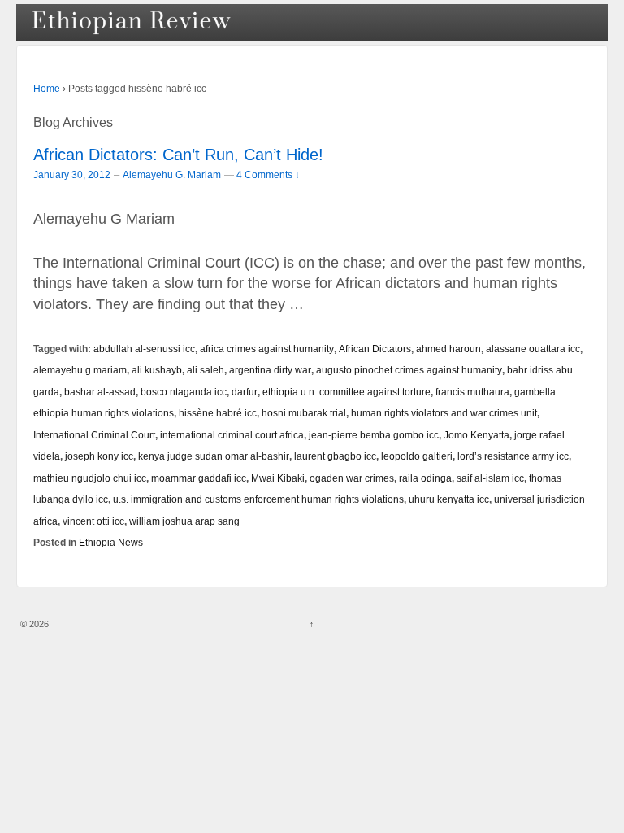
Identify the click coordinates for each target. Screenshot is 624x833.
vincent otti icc (93, 521)
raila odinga (425, 478)
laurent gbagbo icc (335, 456)
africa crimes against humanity (267, 348)
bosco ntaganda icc (184, 391)
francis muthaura (472, 391)
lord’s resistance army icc (513, 456)
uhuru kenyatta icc (449, 499)
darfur (245, 391)
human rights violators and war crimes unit (444, 413)
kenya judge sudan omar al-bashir (213, 456)
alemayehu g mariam (80, 369)
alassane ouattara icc (533, 348)
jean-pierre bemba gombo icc (374, 435)
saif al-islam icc (490, 478)
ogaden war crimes (352, 478)
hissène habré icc (218, 413)
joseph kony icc (99, 456)
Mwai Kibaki (278, 478)
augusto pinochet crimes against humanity (409, 369)
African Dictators (375, 348)
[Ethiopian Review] (132, 22)
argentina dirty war (270, 369)
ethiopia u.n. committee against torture (346, 391)
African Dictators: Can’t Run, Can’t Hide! (178, 155)
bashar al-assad (100, 391)
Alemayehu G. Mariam (172, 175)
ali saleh (205, 369)
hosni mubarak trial (304, 413)
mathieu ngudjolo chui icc (89, 478)
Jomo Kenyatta (476, 435)
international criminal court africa (232, 435)
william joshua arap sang (184, 521)
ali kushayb (157, 369)
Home (46, 89)
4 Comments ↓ (268, 174)
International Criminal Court (94, 435)
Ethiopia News (111, 542)
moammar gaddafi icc (198, 478)
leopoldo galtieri (417, 456)
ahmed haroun (448, 348)
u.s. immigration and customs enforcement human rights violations (258, 499)
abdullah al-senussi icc (144, 348)
